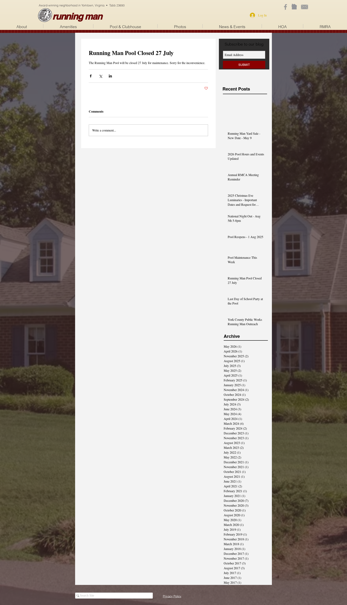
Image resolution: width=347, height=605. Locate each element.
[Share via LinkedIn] (110, 76)
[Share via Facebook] (91, 76)
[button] (125, 26)
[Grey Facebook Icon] (285, 7)
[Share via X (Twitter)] (100, 76)
